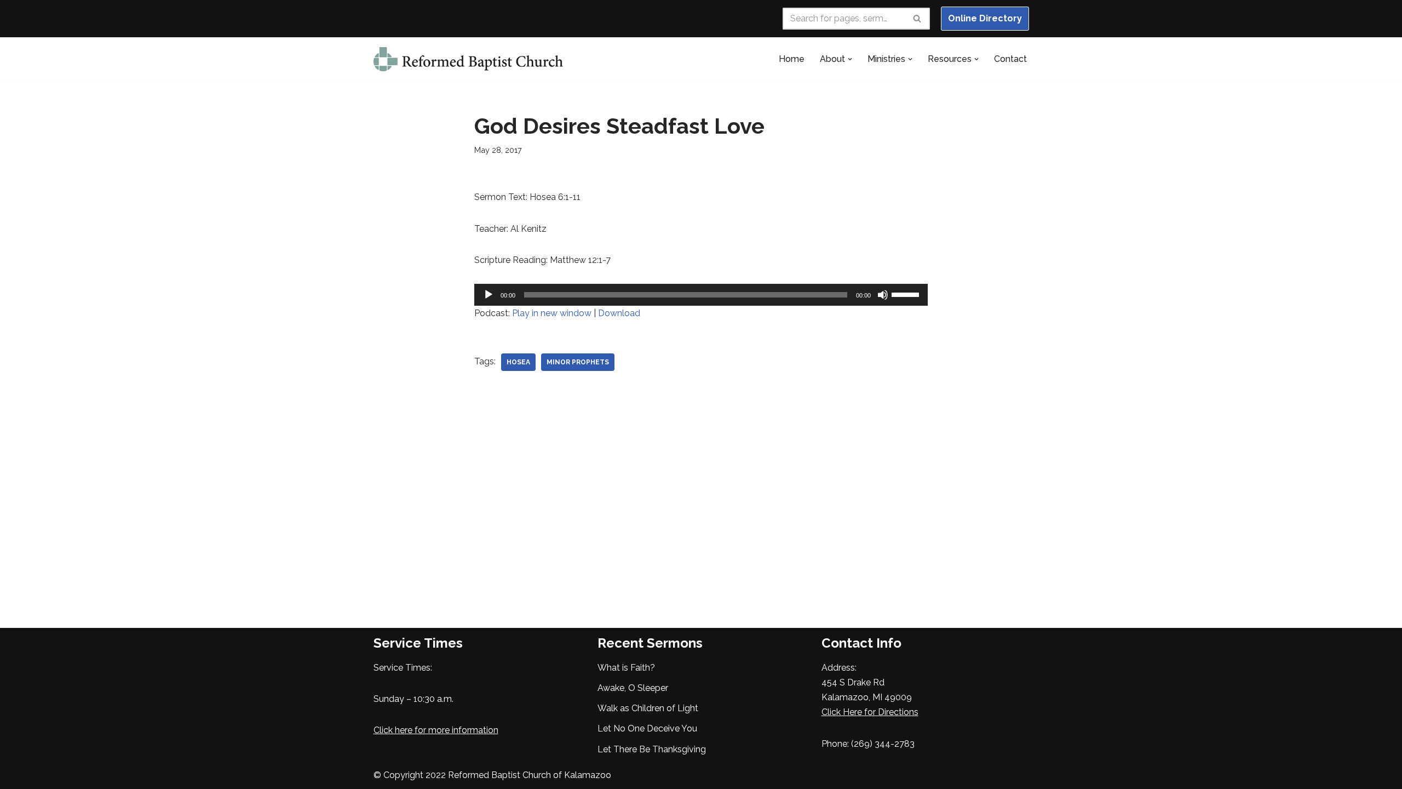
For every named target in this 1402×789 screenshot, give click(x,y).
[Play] (488, 294)
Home (792, 59)
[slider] (907, 294)
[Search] (917, 19)
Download (619, 313)
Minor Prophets (578, 362)
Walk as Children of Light (647, 708)
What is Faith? (626, 667)
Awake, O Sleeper (632, 688)
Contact (1010, 59)
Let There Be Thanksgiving (651, 749)
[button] (850, 59)
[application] (701, 295)
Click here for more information (436, 730)
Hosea (518, 362)
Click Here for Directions (869, 712)
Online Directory (985, 18)
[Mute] (882, 294)
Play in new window (551, 313)
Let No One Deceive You (647, 728)
